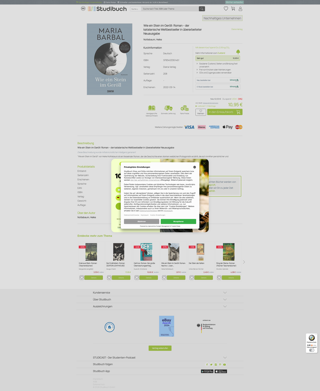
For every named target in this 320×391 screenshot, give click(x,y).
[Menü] (316, 334)
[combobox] (120, 197)
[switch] (311, 350)
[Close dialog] (204, 163)
